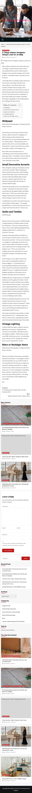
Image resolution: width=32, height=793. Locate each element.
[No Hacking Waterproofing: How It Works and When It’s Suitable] (16, 415)
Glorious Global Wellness (8, 630)
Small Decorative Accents (11, 109)
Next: (19, 395)
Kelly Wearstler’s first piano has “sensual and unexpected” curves (14, 582)
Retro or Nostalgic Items (11, 116)
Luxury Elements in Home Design (17, 423)
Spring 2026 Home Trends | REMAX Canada (13, 587)
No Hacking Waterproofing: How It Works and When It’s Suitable (14, 574)
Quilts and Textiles (9, 112)
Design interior (6, 50)
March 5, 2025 (11, 57)
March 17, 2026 (10, 458)
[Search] (29, 39)
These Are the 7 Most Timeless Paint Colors (15, 456)
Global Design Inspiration (9, 609)
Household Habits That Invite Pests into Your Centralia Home (14, 570)
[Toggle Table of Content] (19, 105)
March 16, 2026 (10, 487)
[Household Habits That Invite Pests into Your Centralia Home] (16, 648)
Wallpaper (7, 107)
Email (19, 528)
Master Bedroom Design (8, 615)
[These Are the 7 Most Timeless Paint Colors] (16, 444)
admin (4, 57)
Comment (5, 506)
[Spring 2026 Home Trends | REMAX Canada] (16, 767)
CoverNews (23, 788)
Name (4, 528)
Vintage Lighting (9, 114)
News (3, 618)
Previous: (14, 390)
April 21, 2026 (10, 663)
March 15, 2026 (10, 780)
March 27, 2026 (10, 431)
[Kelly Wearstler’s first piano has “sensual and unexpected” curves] (16, 472)
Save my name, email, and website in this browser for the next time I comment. (14, 544)
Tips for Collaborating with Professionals (13, 621)
